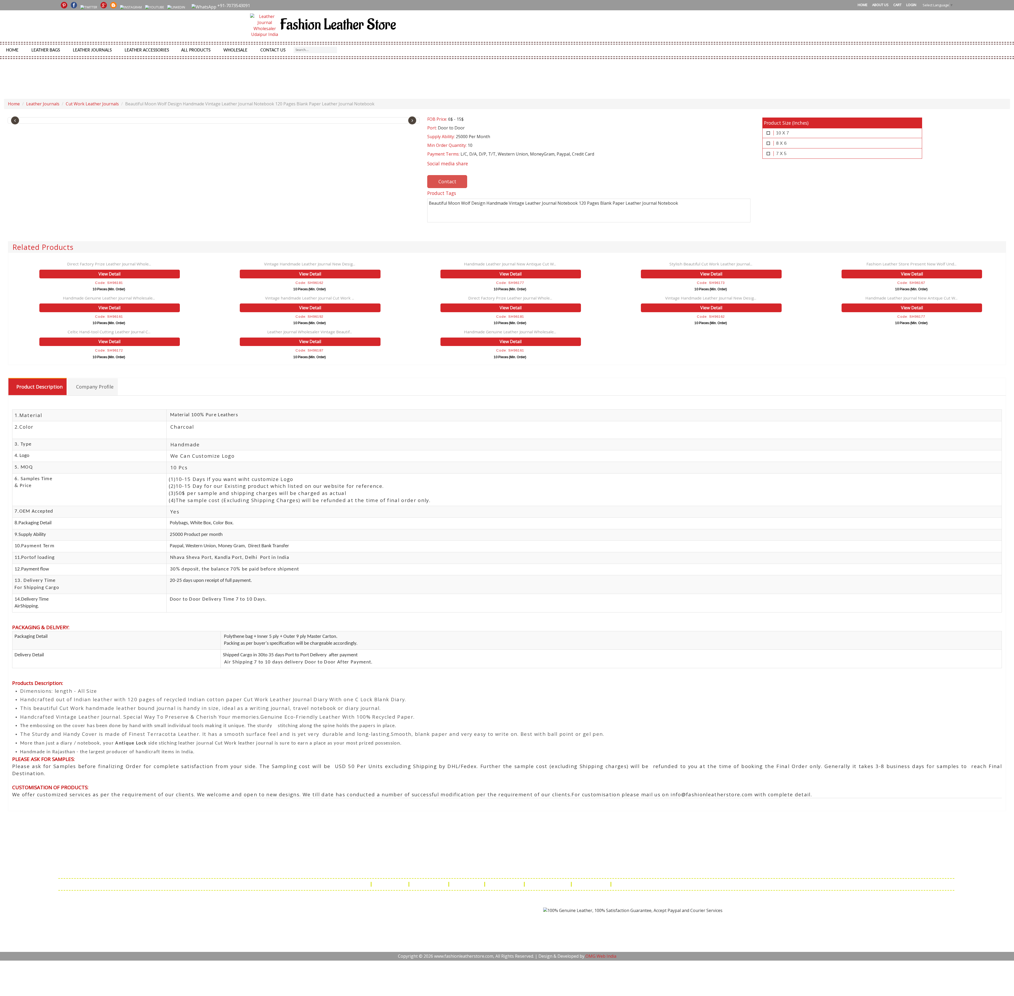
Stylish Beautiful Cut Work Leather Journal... (710, 263)
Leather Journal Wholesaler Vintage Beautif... (309, 331)
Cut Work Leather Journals (92, 104)
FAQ (363, 884)
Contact (447, 181)
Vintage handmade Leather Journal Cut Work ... (309, 298)
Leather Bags (45, 50)
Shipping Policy (429, 884)
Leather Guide (391, 884)
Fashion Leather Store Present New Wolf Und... (911, 263)
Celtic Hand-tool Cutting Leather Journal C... (109, 331)
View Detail (109, 274)
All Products (195, 50)
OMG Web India (600, 956)
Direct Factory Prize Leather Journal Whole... (109, 263)
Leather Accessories (147, 50)
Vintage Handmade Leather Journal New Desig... (309, 263)
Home (862, 4)
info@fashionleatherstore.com (631, 869)
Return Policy (467, 884)
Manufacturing (592, 884)
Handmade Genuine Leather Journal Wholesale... (109, 298)
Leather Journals (92, 50)
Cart (897, 4)
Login (911, 4)
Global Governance (635, 884)
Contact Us (272, 50)
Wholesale (235, 50)
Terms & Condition (548, 884)
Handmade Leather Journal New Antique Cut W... (510, 263)
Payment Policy (505, 884)
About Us (880, 4)
